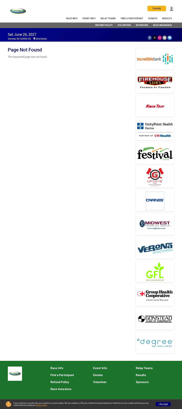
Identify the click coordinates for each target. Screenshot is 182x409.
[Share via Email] (165, 38)
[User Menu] (171, 8)
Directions (41, 38)
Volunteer (124, 25)
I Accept (163, 404)
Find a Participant (132, 18)
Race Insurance (162, 25)
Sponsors (142, 25)
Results (167, 18)
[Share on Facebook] (150, 38)
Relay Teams (108, 18)
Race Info (72, 18)
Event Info (89, 18)
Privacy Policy (41, 405)
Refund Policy (104, 25)
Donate (157, 8)
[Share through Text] (169, 38)
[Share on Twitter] (155, 38)
